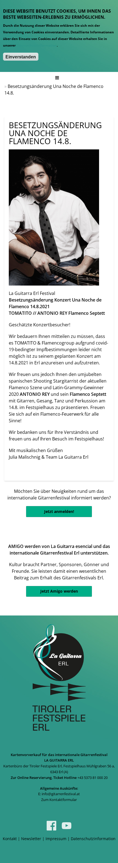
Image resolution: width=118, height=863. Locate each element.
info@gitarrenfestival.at (61, 793)
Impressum (56, 838)
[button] (57, 78)
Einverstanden (20, 57)
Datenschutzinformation (36, 45)
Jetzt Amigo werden (59, 591)
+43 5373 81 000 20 (92, 777)
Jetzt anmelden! (59, 511)
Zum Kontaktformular (59, 799)
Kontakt (10, 838)
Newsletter (31, 838)
